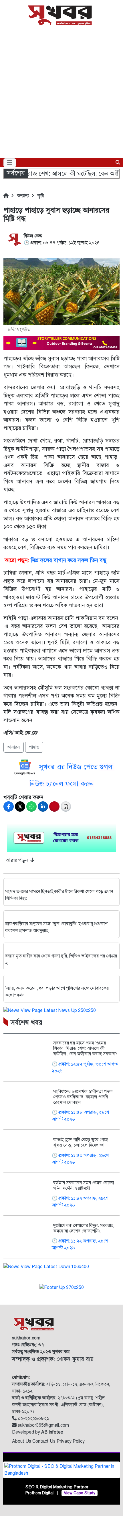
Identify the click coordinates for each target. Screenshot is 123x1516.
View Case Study (79, 1493)
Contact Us (44, 1441)
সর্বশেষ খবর (26, 1022)
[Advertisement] (61, 94)
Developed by (37, 1432)
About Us (22, 1441)
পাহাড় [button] (34, 747)
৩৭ (28, 1345)
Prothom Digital (39, 1493)
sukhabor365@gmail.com (43, 1425)
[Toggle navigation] (9, 162)
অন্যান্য (22, 196)
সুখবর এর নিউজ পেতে (69, 767)
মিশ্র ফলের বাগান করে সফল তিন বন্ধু (68, 560)
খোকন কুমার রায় (53, 1359)
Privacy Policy (71, 1441)
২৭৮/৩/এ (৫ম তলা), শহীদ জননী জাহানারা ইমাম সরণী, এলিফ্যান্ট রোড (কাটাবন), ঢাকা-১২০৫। (58, 1404)
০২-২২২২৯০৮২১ (33, 1418)
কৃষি (40, 196)
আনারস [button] (13, 747)
